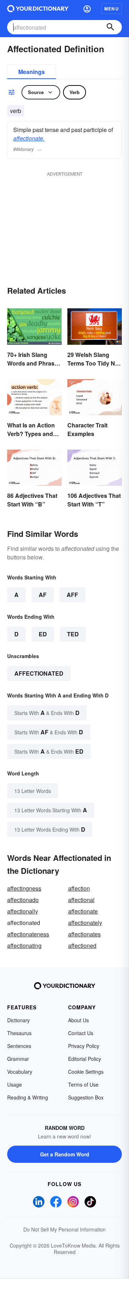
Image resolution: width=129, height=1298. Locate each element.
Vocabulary (19, 1071)
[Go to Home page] (37, 8)
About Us (78, 1020)
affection (79, 888)
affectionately (85, 923)
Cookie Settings (86, 1071)
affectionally (22, 911)
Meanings (31, 72)
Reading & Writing (27, 1097)
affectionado (23, 900)
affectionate (83, 911)
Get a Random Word (64, 1154)
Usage (14, 1084)
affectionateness (28, 934)
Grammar (18, 1058)
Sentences (19, 1045)
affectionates (84, 934)
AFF (72, 595)
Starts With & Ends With (47, 713)
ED (43, 634)
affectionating (24, 945)
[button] (87, 8)
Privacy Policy (83, 1045)
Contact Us (80, 1033)
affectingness (24, 888)
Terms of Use (83, 1084)
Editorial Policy (84, 1058)
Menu (111, 8)
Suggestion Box (86, 1097)
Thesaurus (19, 1033)
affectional (81, 900)
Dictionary (18, 1020)
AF (43, 595)
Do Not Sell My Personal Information (64, 1229)
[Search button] (110, 27)
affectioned (82, 945)
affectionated (38, 673)
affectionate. (28, 138)
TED (73, 634)
